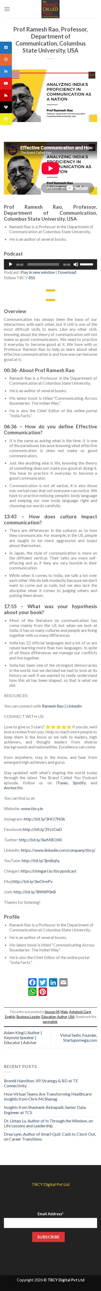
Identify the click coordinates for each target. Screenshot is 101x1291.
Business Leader (28, 1017)
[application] (50, 264)
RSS (31, 277)
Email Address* (50, 1214)
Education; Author (54, 1017)
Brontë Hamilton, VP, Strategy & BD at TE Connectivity (41, 1083)
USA (71, 1017)
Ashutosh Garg (80, 1012)
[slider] (87, 264)
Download (67, 272)
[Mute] (75, 264)
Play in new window (37, 272)
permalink (50, 1022)
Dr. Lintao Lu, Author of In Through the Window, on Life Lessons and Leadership (48, 1123)
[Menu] (7, 9)
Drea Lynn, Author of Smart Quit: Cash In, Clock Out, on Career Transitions (50, 1136)
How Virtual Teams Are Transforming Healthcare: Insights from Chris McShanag (48, 1096)
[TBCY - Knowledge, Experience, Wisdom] (50, 9)
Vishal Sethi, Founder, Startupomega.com (78, 1037)
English (10, 1017)
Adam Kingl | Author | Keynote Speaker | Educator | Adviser (23, 1037)
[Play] (10, 264)
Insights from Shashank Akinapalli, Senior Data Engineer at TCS (45, 1110)
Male (64, 1012)
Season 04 (52, 1012)
